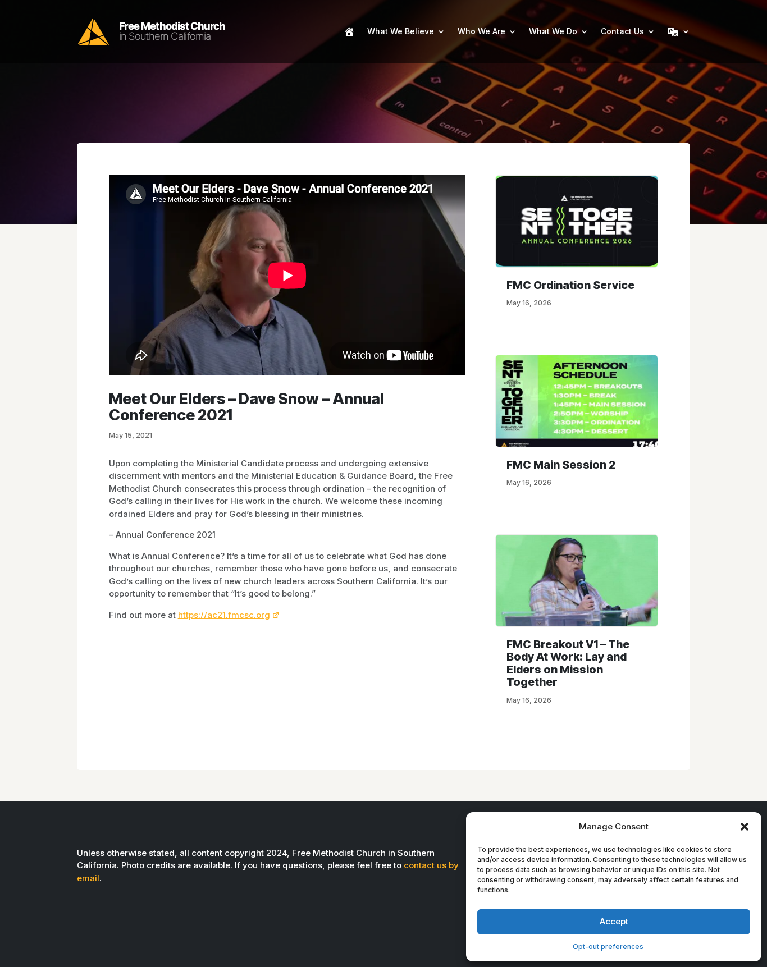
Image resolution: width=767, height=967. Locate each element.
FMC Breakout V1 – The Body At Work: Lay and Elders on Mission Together (567, 663)
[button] (744, 826)
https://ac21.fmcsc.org (224, 614)
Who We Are (481, 31)
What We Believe (400, 31)
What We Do (553, 31)
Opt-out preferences (608, 946)
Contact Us (622, 31)
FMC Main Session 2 (560, 464)
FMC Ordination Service (570, 285)
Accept (614, 921)
